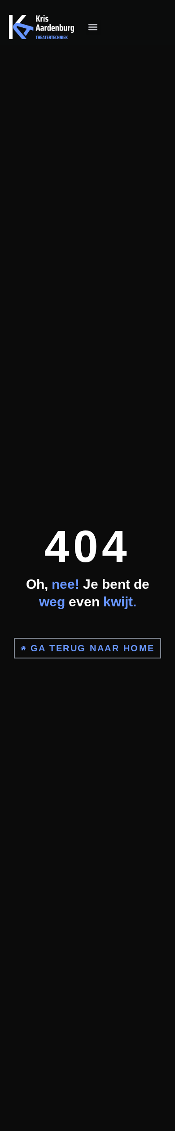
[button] (93, 27)
